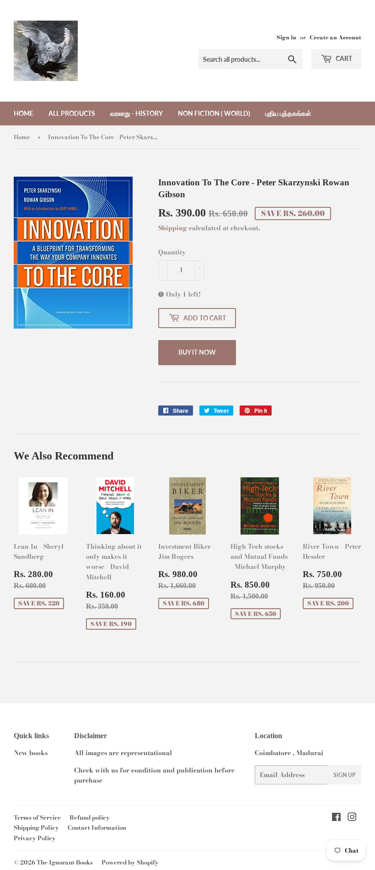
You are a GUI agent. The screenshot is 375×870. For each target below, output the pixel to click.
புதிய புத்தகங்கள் (288, 113)
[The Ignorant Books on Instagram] (352, 818)
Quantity (172, 252)
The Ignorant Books (65, 862)
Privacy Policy (35, 838)
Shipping (172, 228)
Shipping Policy (36, 827)
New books (31, 753)
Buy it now (197, 352)
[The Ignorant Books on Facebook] (336, 818)
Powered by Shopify (130, 862)
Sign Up (344, 775)
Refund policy (90, 817)
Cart (343, 58)
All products (71, 113)
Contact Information (97, 827)
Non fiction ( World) (214, 113)
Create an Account (335, 37)
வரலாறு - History (136, 113)
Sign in (286, 37)
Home (23, 113)
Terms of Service (37, 817)
